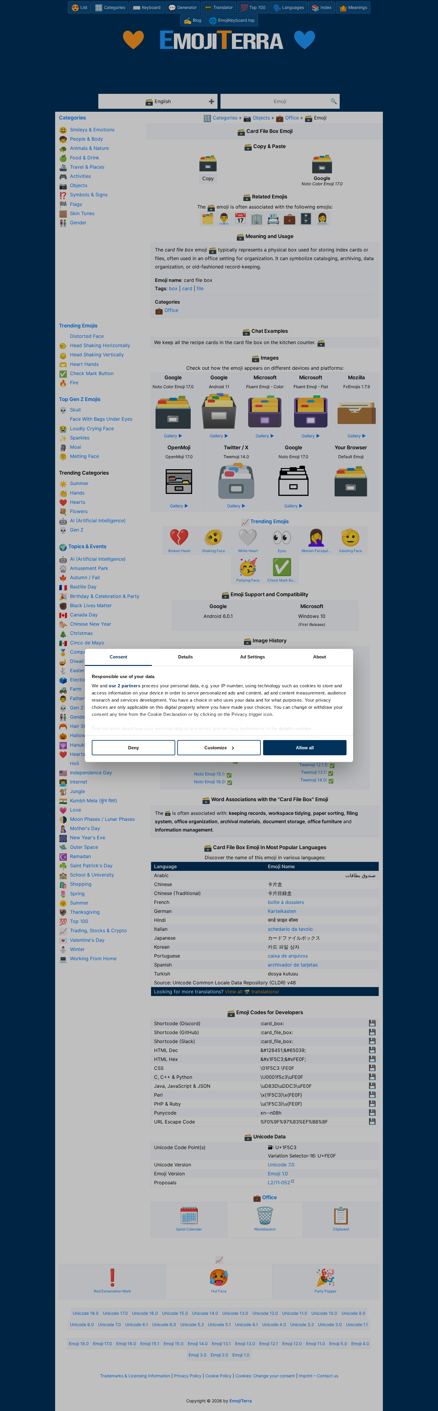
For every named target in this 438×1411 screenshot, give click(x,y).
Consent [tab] (119, 656)
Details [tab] (185, 656)
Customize (215, 747)
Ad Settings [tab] (252, 656)
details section (295, 728)
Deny (133, 747)
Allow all (305, 747)
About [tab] (319, 656)
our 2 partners (124, 685)
